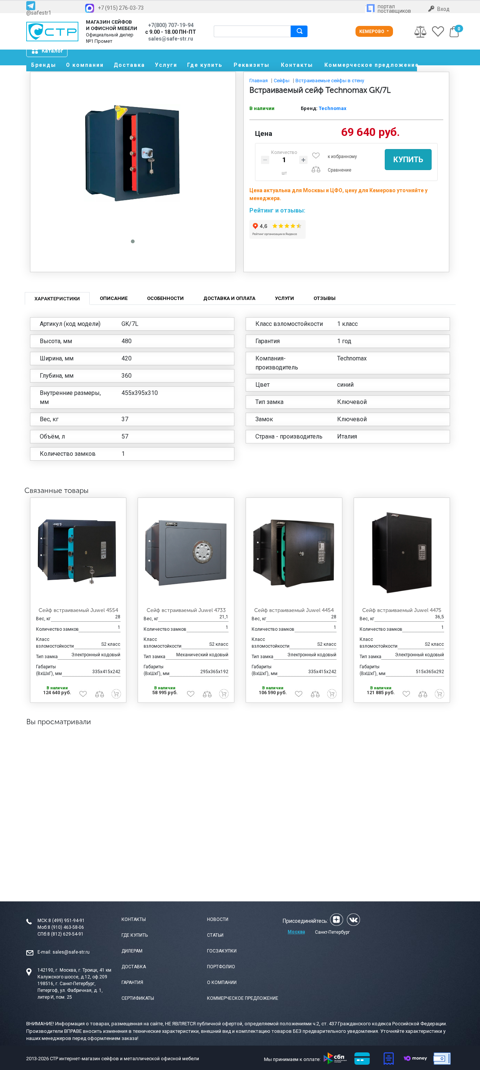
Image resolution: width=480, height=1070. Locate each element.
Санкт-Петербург (332, 932)
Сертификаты (138, 998)
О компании (85, 65)
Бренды (43, 65)
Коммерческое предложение (370, 65)
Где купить (204, 65)
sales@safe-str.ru (71, 952)
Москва (296, 931)
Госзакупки (222, 951)
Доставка (129, 65)
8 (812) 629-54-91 (65, 934)
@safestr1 (38, 12)
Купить (408, 159)
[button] (132, 241)
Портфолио (221, 966)
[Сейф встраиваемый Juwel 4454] (294, 552)
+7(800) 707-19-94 (171, 25)
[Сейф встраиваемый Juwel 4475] (402, 552)
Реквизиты (252, 65)
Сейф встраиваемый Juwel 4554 (78, 610)
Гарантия (132, 982)
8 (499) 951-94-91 (66, 920)
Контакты (297, 65)
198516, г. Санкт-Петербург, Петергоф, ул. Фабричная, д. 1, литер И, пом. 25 (70, 990)
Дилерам (132, 951)
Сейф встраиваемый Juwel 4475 (401, 610)
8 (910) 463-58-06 (66, 927)
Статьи (215, 935)
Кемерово (372, 31)
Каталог (52, 51)
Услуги (166, 65)
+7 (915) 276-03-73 (121, 8)
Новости (217, 919)
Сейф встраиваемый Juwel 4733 (186, 610)
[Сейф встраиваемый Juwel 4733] (186, 552)
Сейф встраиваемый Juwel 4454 (294, 610)
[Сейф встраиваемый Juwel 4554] (78, 552)
